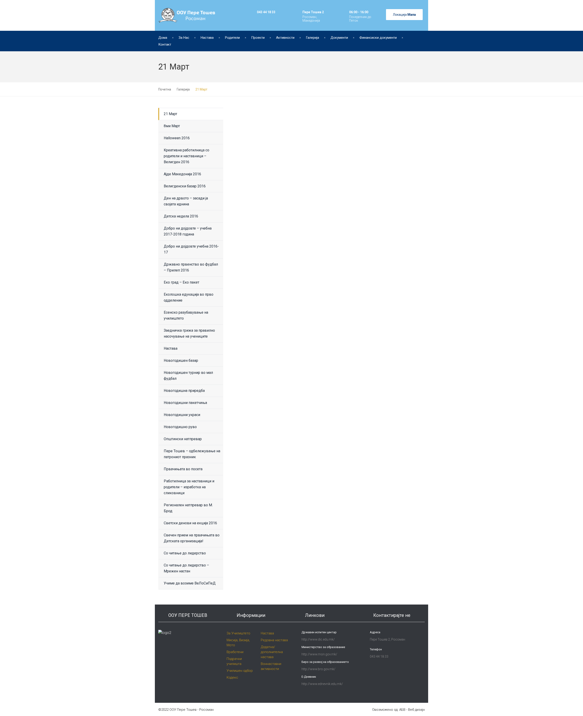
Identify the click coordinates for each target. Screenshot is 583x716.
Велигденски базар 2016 (185, 186)
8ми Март (172, 126)
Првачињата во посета (183, 469)
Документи (339, 38)
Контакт (164, 44)
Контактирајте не (391, 615)
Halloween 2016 (177, 138)
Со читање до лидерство (185, 553)
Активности (285, 38)
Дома (162, 38)
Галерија (312, 38)
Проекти (258, 38)
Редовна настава (274, 640)
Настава (207, 38)
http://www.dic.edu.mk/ (318, 639)
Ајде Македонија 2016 (182, 174)
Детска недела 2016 (181, 216)
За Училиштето (238, 633)
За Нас (184, 38)
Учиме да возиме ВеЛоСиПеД (190, 583)
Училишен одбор (240, 671)
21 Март (170, 114)
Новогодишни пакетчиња (185, 403)
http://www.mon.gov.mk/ (319, 654)
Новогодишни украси (182, 415)
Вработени (235, 652)
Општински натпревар (183, 439)
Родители (232, 38)
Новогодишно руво (180, 427)
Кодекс (232, 677)
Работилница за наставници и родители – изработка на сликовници (189, 487)
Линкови (315, 615)
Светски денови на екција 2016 (190, 523)
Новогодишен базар (181, 360)
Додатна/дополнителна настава (272, 652)
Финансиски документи (378, 38)
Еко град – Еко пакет (181, 282)
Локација (404, 14)
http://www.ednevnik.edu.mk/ (322, 684)
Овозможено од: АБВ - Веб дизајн (398, 710)
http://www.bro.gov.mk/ (318, 669)
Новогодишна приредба (184, 390)
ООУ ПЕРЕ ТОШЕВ (187, 615)
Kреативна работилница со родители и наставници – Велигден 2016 (186, 156)
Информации (251, 615)
